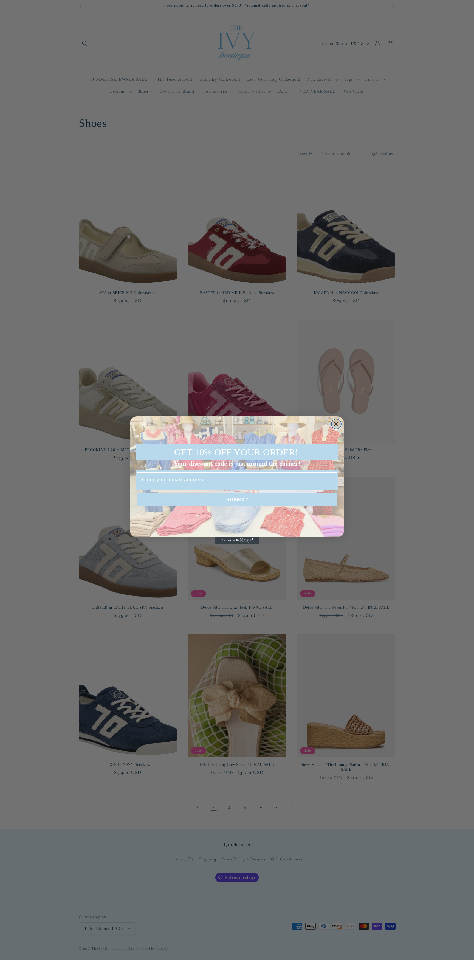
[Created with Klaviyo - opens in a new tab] (237, 540)
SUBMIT (237, 499)
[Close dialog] (336, 424)
